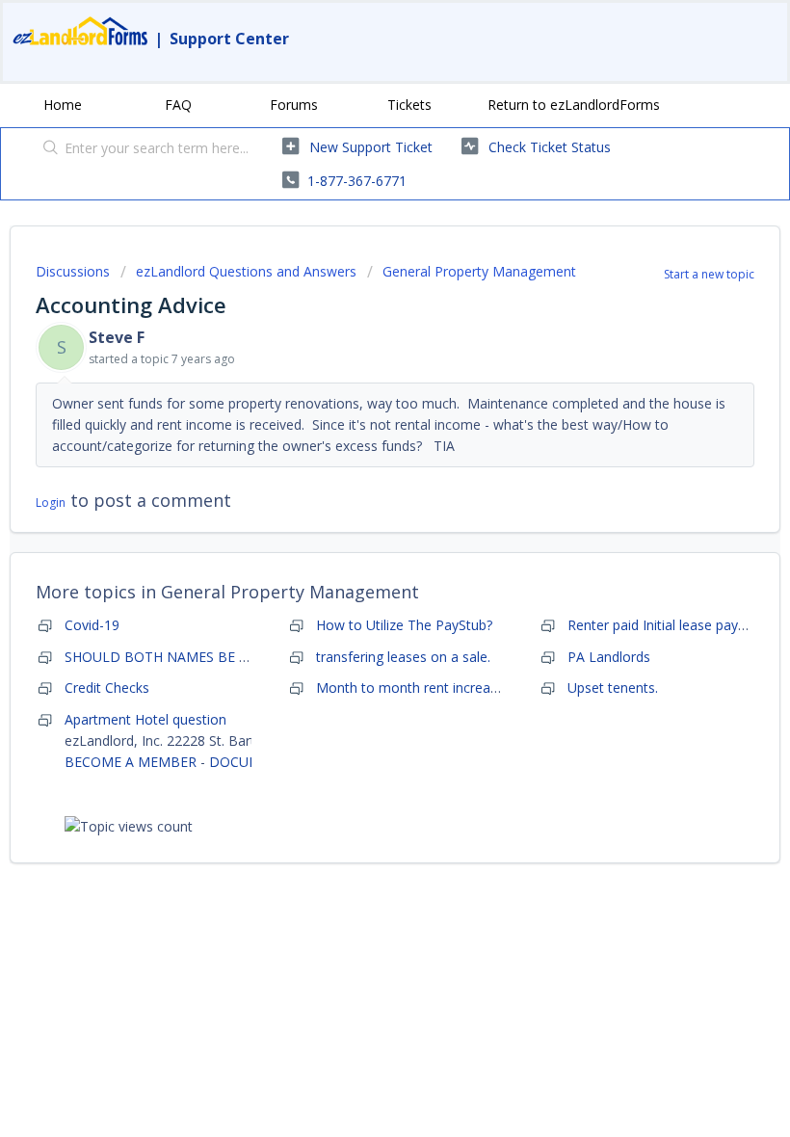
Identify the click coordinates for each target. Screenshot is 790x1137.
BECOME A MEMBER (131, 762)
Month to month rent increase (410, 687)
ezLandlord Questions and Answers (246, 271)
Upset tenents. (612, 687)
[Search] (46, 149)
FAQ (178, 104)
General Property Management (479, 271)
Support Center (229, 38)
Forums (294, 104)
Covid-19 (92, 625)
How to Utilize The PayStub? (404, 625)
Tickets (409, 104)
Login (51, 502)
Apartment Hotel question (145, 719)
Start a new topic (709, 274)
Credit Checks (107, 687)
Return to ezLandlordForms (573, 104)
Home (62, 104)
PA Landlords (608, 657)
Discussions (73, 271)
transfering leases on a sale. (403, 657)
